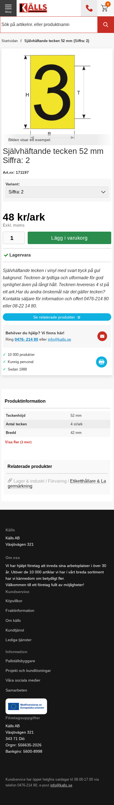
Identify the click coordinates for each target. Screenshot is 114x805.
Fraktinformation (20, 611)
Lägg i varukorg (69, 238)
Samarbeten (17, 690)
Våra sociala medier (23, 680)
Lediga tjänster (19, 640)
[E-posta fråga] (102, 336)
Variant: (13, 184)
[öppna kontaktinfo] (89, 8)
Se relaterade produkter (54, 317)
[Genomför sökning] (105, 24)
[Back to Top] (68, 794)
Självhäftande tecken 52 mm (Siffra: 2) (56, 41)
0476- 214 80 (26, 339)
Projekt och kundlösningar (28, 671)
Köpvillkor (14, 601)
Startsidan (9, 41)
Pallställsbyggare (20, 661)
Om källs (13, 620)
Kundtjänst (15, 630)
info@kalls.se (59, 339)
